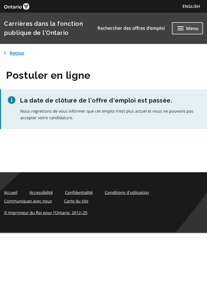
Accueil (10, 192)
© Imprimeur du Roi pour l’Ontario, (45, 212)
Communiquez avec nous (28, 201)
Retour (17, 53)
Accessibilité (41, 192)
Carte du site (76, 201)
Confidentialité (79, 192)
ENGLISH (191, 6)
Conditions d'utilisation (127, 192)
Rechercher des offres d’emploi (131, 28)
